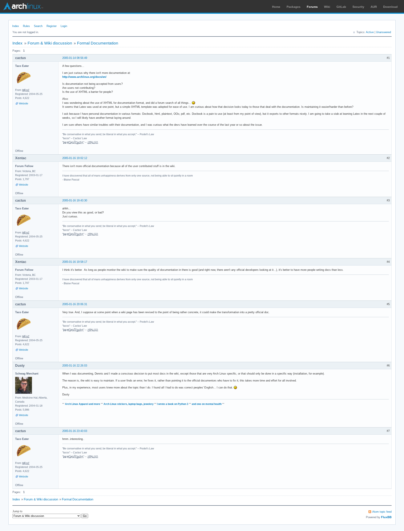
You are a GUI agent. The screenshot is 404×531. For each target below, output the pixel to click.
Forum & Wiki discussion (50, 43)
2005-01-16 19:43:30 (74, 200)
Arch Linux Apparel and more (82, 404)
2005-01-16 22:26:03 (74, 365)
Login (64, 26)
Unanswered (383, 32)
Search (38, 26)
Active (370, 32)
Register (52, 26)
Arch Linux (23, 6)
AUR (374, 6)
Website (23, 103)
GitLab (341, 6)
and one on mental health (207, 404)
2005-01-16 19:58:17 (74, 261)
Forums (312, 6)
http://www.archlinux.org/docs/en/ (84, 76)
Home (276, 6)
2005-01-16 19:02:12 (74, 158)
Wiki (327, 6)
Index (15, 26)
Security (358, 6)
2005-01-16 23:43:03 (74, 431)
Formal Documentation (97, 43)
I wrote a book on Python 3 (172, 404)
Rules (26, 26)
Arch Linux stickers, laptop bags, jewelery (129, 404)
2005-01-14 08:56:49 (74, 57)
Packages (293, 6)
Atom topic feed (382, 511)
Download (390, 6)
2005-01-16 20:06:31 (74, 304)
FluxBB (386, 517)
